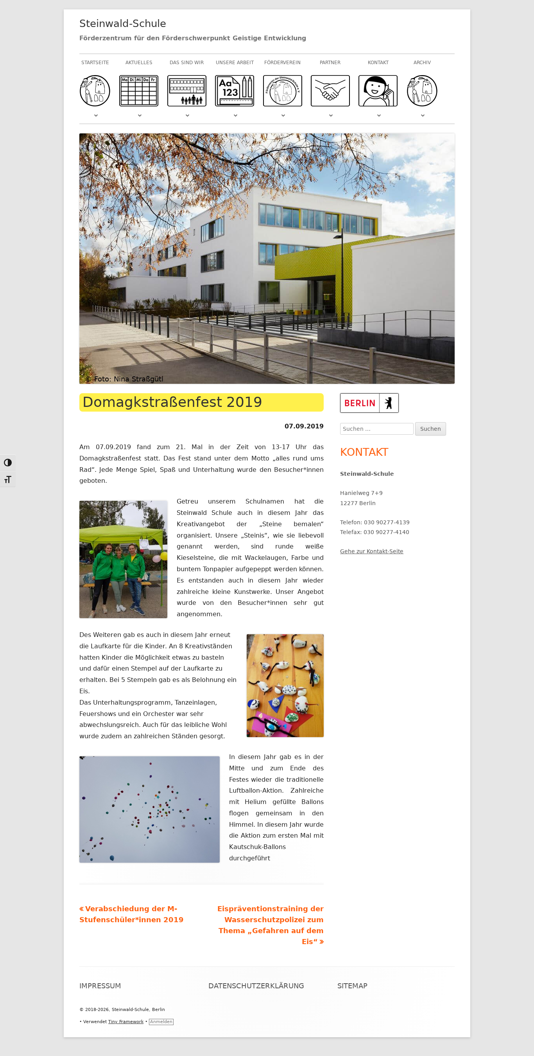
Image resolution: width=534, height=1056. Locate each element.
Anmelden (161, 1021)
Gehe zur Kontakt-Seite (371, 551)
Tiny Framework (125, 1021)
